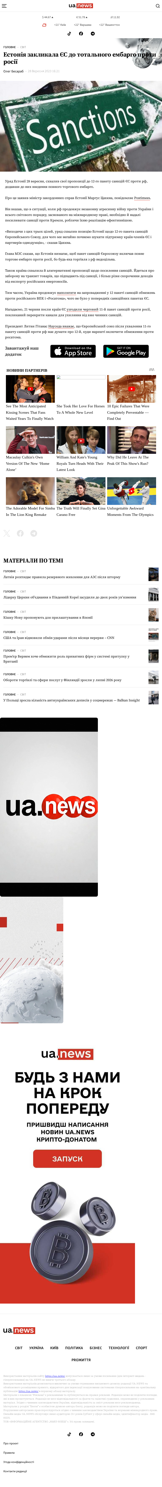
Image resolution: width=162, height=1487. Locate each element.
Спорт (141, 1348)
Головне (9, 47)
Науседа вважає (61, 326)
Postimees (142, 197)
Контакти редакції (15, 1471)
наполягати (66, 292)
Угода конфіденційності (18, 1462)
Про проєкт (10, 1443)
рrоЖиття (81, 1360)
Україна (36, 1348)
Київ (54, 1348)
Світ (23, 47)
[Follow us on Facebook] (81, 34)
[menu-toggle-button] (4, 5)
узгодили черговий (83, 309)
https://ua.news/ (55, 1376)
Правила (9, 1453)
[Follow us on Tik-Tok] (69, 34)
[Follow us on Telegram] (93, 34)
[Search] (157, 5)
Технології (119, 1348)
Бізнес (96, 1348)
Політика (74, 1348)
